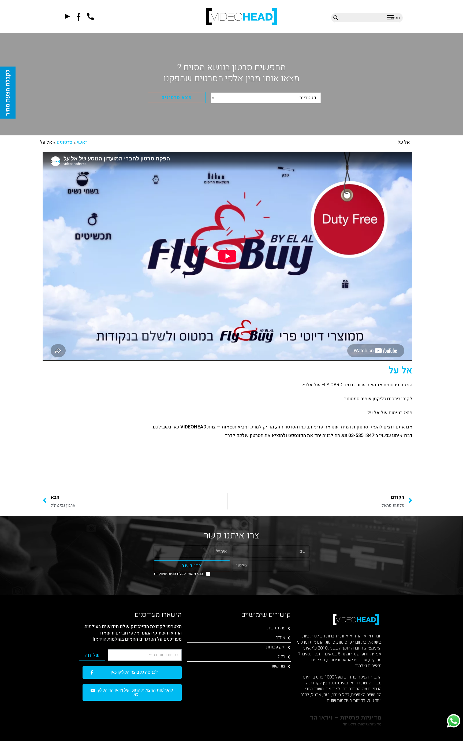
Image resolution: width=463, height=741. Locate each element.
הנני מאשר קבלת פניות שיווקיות (178, 573)
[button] (390, 17)
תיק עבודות (275, 647)
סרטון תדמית (354, 427)
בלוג (281, 656)
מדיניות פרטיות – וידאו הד (345, 717)
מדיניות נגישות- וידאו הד (362, 724)
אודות (280, 637)
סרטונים (64, 142)
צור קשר (278, 666)
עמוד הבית (276, 628)
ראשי (82, 142)
